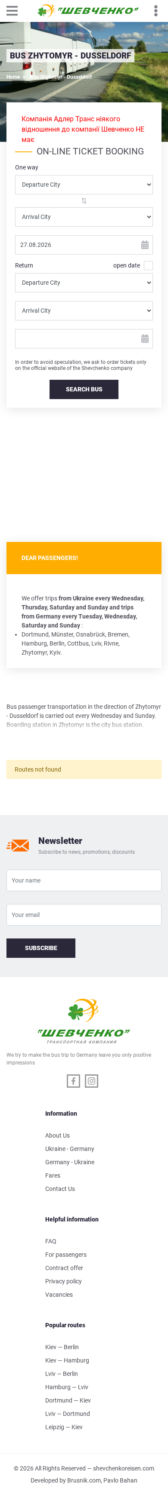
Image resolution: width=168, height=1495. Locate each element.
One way (26, 167)
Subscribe (41, 947)
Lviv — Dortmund (67, 1413)
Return (24, 265)
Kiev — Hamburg (67, 1360)
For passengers (66, 1254)
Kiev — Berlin (62, 1347)
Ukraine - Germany (69, 1148)
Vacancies (59, 1294)
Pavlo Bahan (120, 1480)
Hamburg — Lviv (66, 1387)
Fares (52, 1175)
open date (126, 265)
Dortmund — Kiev (68, 1400)
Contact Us (60, 1188)
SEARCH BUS (84, 389)
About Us (57, 1135)
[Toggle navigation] (16, 10)
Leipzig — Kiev (64, 1427)
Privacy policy (63, 1281)
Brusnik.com (84, 1480)
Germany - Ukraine (69, 1162)
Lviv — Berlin (61, 1373)
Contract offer (64, 1267)
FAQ (50, 1241)
